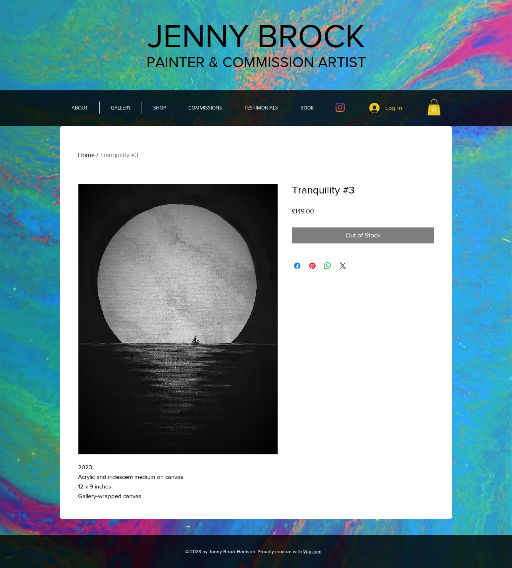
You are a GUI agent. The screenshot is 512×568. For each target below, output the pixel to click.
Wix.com (312, 551)
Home (86, 154)
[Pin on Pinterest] (312, 266)
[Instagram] (340, 107)
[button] (434, 107)
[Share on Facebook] (297, 266)
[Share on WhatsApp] (327, 266)
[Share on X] (343, 266)
